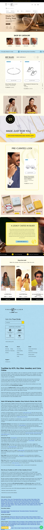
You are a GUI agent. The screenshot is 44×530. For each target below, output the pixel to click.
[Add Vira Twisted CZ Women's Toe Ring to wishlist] (39, 61)
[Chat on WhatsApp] (41, 527)
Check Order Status (32, 348)
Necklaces (7, 350)
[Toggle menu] (6, 3)
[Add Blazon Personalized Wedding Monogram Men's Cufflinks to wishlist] (35, 159)
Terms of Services (32, 356)
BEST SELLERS (9, 57)
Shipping (30, 350)
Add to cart (8, 299)
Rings (11, 348)
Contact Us (7, 361)
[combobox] (22, 8)
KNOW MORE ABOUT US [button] (21, 241)
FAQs (18, 356)
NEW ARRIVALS (21, 57)
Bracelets (12, 350)
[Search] (6, 8)
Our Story (19, 348)
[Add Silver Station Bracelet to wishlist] (20, 61)
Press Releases (20, 354)
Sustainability (20, 350)
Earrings (7, 348)
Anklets (7, 352)
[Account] (32, 4)
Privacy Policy (31, 354)
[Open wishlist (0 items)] (35, 4)
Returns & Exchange (32, 352)
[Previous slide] (9, 169)
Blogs (18, 352)
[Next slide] (35, 169)
